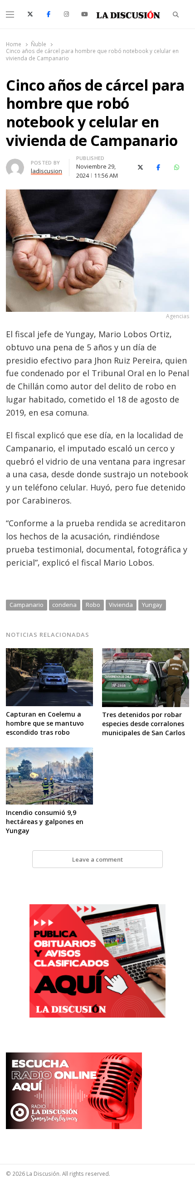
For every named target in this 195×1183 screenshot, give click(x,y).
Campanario (27, 605)
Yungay (152, 605)
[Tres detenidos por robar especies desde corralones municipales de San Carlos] (145, 654)
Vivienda (121, 605)
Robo (93, 605)
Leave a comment (97, 859)
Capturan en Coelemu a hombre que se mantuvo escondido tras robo (45, 723)
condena (64, 605)
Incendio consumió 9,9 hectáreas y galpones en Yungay (44, 821)
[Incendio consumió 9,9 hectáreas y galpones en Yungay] (49, 753)
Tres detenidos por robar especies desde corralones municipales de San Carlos (143, 723)
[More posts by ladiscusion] (15, 164)
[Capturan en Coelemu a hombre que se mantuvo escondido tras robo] (49, 654)
